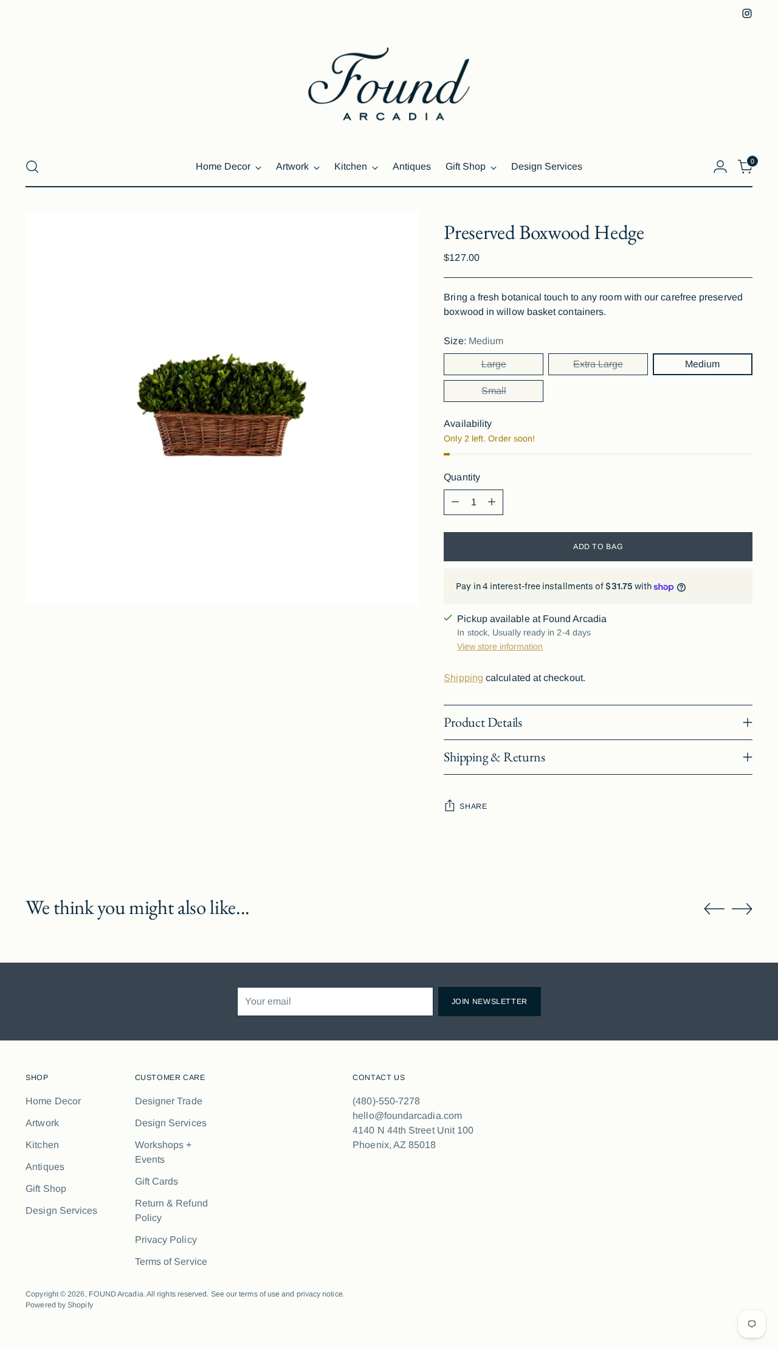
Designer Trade (168, 1101)
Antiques (45, 1166)
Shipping (463, 678)
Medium (702, 364)
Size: (473, 341)
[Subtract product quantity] (455, 502)
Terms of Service (171, 1261)
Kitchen (42, 1145)
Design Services (61, 1210)
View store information (500, 646)
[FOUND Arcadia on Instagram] (747, 13)
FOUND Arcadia (116, 1294)
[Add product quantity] (492, 502)
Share (473, 806)
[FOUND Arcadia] (389, 84)
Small (493, 391)
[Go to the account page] (720, 166)
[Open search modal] (32, 166)
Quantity (462, 477)
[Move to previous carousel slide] (714, 909)
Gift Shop (46, 1188)
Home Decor (53, 1101)
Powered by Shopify (59, 1305)
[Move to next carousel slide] (742, 908)
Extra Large (598, 364)
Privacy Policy (166, 1239)
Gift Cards (157, 1181)
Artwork (42, 1123)
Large (493, 364)
